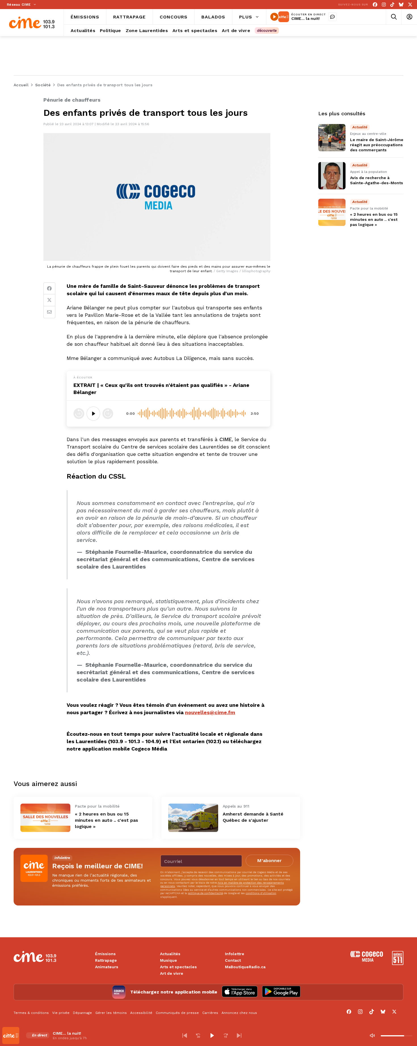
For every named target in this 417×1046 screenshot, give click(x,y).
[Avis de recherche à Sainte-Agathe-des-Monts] (332, 175)
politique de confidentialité (205, 893)
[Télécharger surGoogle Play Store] (281, 992)
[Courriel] (49, 312)
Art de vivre (171, 973)
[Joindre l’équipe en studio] (332, 16)
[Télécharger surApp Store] (240, 992)
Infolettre (234, 953)
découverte (267, 30)
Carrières (210, 1013)
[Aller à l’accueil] (31, 22)
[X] (410, 4)
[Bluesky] (401, 4)
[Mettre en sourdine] (372, 1035)
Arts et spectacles (178, 967)
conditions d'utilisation (261, 893)
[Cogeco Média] (366, 960)
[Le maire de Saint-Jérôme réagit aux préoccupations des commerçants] (332, 137)
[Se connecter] (409, 17)
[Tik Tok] (392, 4)
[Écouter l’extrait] (93, 413)
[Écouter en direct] (274, 16)
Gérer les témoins (111, 1013)
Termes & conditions (31, 1013)
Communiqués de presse (177, 1013)
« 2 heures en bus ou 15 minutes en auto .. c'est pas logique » (106, 820)
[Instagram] (384, 4)
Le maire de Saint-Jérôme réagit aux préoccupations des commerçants (376, 144)
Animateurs (106, 967)
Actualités (170, 953)
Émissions (105, 953)
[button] (184, 1035)
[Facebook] (375, 4)
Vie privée (61, 1013)
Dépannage (82, 1013)
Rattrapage (106, 960)
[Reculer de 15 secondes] (78, 413)
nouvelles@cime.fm (210, 712)
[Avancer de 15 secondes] (107, 413)
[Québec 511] (397, 963)
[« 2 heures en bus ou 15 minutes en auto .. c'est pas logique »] (45, 818)
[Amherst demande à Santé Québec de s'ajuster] (193, 818)
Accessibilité (141, 1013)
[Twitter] (49, 300)
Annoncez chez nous (239, 1013)
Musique (168, 960)
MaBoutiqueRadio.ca (245, 967)
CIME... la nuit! (305, 18)
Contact (233, 960)
